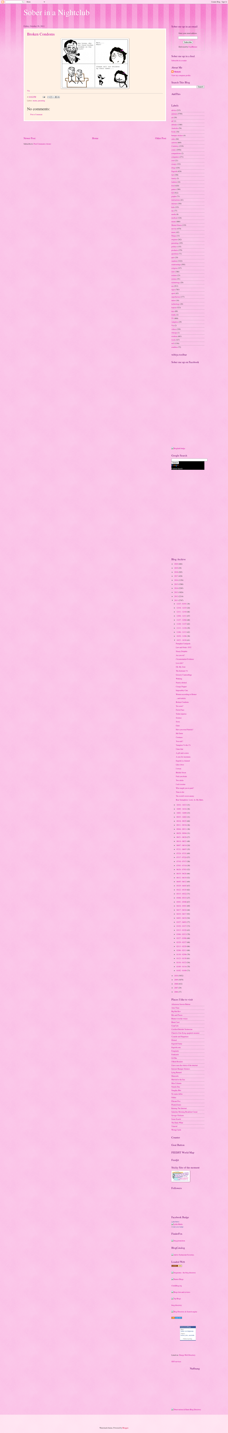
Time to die (180, 792)
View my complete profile (181, 75)
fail (172, 175)
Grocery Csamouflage (184, 675)
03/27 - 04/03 (182, 922)
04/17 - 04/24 (182, 910)
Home (95, 138)
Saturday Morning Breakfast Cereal (184, 1112)
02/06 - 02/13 (182, 950)
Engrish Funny (176, 1043)
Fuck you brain (181, 776)
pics (186, 1335)
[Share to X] (53, 97)
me (172, 210)
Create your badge (177, 1227)
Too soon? (179, 706)
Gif (172, 192)
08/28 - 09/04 (182, 833)
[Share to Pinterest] (58, 97)
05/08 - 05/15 (182, 898)
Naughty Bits (176, 1090)
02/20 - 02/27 (182, 942)
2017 (176, 576)
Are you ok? (180, 655)
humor (183, 1335)
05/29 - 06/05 (182, 885)
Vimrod (174, 1126)
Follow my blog (187, 1338)
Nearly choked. (181, 682)
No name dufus (176, 1094)
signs (173, 289)
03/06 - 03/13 (182, 934)
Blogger (125, 1428)
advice (173, 110)
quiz (173, 257)
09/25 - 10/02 (182, 817)
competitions (176, 153)
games (173, 189)
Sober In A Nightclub (187, 1331)
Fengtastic (175, 1051)
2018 (176, 572)
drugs (173, 167)
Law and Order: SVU (183, 647)
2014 (176, 588)
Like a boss (180, 764)
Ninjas (173, 235)
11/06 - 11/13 (182, 632)
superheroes (175, 297)
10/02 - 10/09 (182, 813)
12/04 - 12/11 (182, 616)
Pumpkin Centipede (183, 643)
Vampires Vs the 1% (183, 745)
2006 (176, 992)
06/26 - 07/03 (182, 869)
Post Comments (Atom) (42, 144)
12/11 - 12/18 (182, 611)
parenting (41, 100)
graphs (173, 196)
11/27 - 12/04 (182, 620)
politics (174, 246)
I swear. (178, 768)
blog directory (176, 1305)
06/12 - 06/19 (182, 877)
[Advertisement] (94, 129)
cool (173, 160)
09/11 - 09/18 (182, 825)
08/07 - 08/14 (182, 845)
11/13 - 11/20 (182, 628)
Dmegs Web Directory (187, 1355)
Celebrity (174, 146)
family (173, 178)
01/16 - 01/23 (182, 962)
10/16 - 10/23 (182, 805)
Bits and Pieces (176, 1015)
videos (173, 329)
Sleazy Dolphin (181, 651)
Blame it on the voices (179, 1018)
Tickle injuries (181, 714)
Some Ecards (176, 1119)
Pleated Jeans (176, 1104)
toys (172, 311)
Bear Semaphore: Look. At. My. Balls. (189, 800)
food (173, 185)
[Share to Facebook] (56, 97)
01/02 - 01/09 (182, 970)
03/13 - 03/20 (182, 930)
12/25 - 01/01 (182, 603)
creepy (173, 164)
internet (174, 203)
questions (174, 253)
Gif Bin (174, 1058)
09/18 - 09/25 (182, 821)
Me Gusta (179, 733)
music (173, 232)
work (173, 340)
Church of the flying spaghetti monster (185, 1033)
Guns (178, 725)
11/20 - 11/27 (182, 624)
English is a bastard (183, 760)
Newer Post (29, 138)
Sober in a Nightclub (57, 12)
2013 (176, 592)
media (173, 214)
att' (172, 121)
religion (174, 268)
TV (172, 318)
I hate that (179, 749)
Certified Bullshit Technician (181, 1029)
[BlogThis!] (51, 97)
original (174, 239)
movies (174, 228)
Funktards (175, 1054)
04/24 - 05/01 (182, 906)
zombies (174, 347)
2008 (176, 984)
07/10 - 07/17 (182, 861)
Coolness (179, 737)
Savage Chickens (177, 1115)
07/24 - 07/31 (182, 853)
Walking (179, 678)
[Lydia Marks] (177, 1224)
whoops (174, 332)
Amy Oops (175, 1008)
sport (173, 293)
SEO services (176, 1361)
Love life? (179, 663)
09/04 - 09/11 (182, 829)
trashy (173, 314)
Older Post (160, 138)
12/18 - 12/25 (182, 608)
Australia (174, 128)
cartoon (174, 142)
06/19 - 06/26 (182, 873)
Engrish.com (176, 1047)
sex (172, 286)
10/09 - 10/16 (182, 809)
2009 (176, 979)
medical (174, 218)
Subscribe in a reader (179, 60)
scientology (175, 282)
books (173, 131)
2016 (176, 580)
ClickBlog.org (176, 1285)
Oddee (173, 1097)
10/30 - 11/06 (182, 636)
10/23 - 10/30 (182, 640)
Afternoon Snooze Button (180, 1004)
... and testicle (181, 698)
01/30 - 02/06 (182, 954)
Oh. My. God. (181, 667)
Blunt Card (175, 1022)
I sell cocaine (180, 784)
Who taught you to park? (185, 788)
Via (28, 90)
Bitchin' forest (181, 772)
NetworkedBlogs (185, 1327)
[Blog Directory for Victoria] (176, 1266)
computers (175, 157)
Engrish (174, 171)
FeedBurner (193, 46)
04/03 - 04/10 (182, 918)
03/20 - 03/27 (182, 926)
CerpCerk (175, 1025)
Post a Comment (36, 114)
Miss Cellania (176, 1083)
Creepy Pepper (181, 686)
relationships (176, 264)
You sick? (179, 741)
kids (172, 207)
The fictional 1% (182, 671)
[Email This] (48, 97)
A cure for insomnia (183, 757)
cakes (173, 139)
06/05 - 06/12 (182, 881)
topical (173, 307)
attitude (174, 124)
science (174, 279)
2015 (176, 584)
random (174, 261)
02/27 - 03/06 (182, 938)
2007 (176, 987)
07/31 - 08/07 (182, 849)
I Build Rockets (177, 1061)
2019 (176, 568)
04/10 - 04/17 (182, 914)
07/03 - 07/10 (182, 865)
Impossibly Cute (182, 690)
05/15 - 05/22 (182, 893)
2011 (176, 600)
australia (191, 1335)
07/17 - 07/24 (182, 857)
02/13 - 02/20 (182, 946)
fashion (174, 182)
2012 (176, 596)
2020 (176, 564)
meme (35, 100)
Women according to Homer (186, 694)
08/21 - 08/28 (182, 837)
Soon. (178, 721)
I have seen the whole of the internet (184, 1065)
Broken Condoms (41, 34)
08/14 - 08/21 (182, 841)
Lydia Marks (175, 1222)
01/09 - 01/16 (182, 966)
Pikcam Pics (175, 1101)
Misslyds (177, 72)
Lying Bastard (176, 1072)
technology (175, 304)
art (172, 117)
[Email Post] (44, 96)
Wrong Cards (176, 1129)
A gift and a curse (182, 753)
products (174, 250)
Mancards (175, 1076)
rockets (174, 275)
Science (179, 718)
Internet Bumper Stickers (180, 1069)
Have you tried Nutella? (184, 729)
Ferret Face (180, 710)
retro (173, 271)
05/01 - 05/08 (182, 902)
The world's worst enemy (185, 796)
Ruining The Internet (179, 1108)
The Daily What (177, 1122)
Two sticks (180, 780)
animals (174, 113)
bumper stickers (177, 135)
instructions (175, 200)
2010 (176, 975)
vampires (174, 322)
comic (173, 149)
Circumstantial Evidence (185, 659)
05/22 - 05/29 (182, 889)
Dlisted (174, 1040)
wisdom (174, 336)
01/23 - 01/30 (182, 958)
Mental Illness (176, 225)
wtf (172, 343)
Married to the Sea (178, 1079)
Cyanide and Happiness (179, 1036)
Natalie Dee (175, 1086)
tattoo (173, 300)
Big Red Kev (176, 1011)
